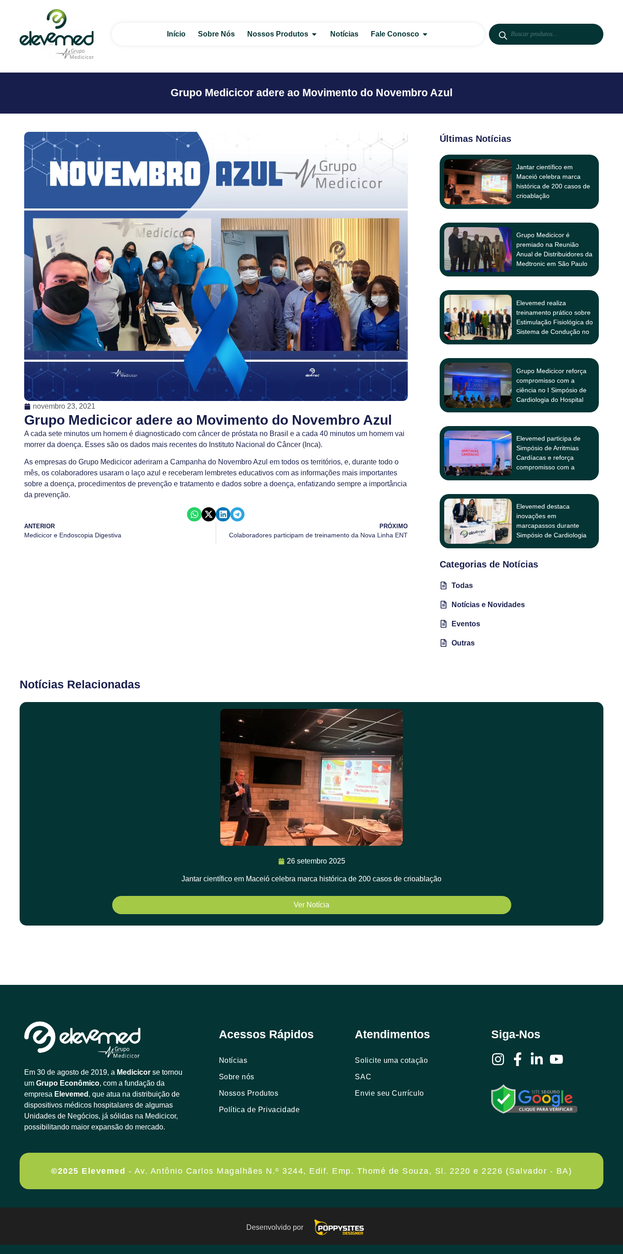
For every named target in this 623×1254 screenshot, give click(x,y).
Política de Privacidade (259, 1110)
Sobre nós (236, 1077)
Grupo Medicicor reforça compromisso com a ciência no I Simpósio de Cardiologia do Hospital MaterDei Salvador (551, 390)
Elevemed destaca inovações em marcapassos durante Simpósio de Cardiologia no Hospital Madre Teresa (553, 525)
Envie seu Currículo (389, 1093)
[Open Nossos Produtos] (314, 34)
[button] (194, 514)
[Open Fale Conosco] (425, 34)
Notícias (233, 1060)
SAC (363, 1077)
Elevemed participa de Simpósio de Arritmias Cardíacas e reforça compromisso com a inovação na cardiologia (550, 457)
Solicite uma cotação (391, 1060)
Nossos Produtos (249, 1093)
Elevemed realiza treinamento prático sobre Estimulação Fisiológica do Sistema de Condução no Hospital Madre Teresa (554, 322)
